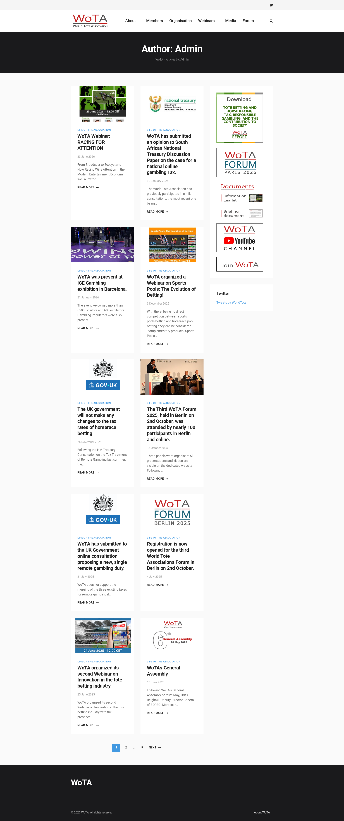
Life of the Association (94, 129)
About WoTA (262, 812)
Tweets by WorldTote (231, 302)
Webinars (206, 20)
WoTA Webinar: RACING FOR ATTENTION (93, 142)
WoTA (81, 782)
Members (154, 20)
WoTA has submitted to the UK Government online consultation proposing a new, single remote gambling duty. (102, 556)
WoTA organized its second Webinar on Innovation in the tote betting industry (99, 677)
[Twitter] (271, 5)
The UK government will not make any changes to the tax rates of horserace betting (98, 421)
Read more (85, 187)
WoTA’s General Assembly (163, 671)
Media (230, 20)
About (130, 20)
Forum (248, 20)
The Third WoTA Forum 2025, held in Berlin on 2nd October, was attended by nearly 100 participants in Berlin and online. (171, 424)
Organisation (180, 20)
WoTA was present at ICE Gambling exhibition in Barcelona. (102, 283)
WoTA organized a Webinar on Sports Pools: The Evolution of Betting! (171, 286)
